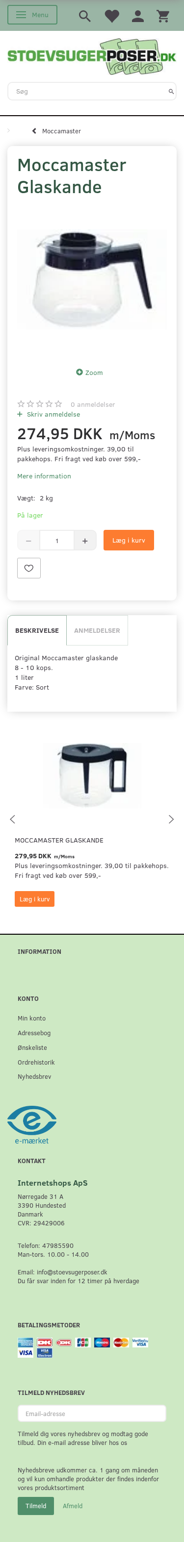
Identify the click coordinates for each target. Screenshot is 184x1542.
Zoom (94, 372)
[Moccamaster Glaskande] (92, 279)
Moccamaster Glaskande (59, 840)
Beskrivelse (37, 630)
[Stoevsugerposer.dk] (92, 55)
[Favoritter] (111, 15)
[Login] (138, 15)
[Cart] (163, 15)
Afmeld (72, 1505)
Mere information (44, 475)
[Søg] (171, 91)
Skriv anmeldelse (52, 414)
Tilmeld (36, 1505)
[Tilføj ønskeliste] (29, 568)
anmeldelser (93, 404)
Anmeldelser (97, 630)
